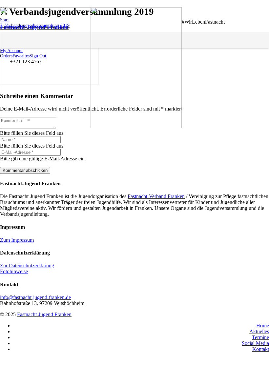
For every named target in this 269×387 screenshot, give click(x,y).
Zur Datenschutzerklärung (27, 265)
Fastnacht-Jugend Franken (44, 314)
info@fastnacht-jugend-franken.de (35, 297)
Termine (260, 337)
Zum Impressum (17, 240)
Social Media (255, 343)
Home (262, 325)
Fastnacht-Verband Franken (156, 196)
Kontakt (260, 349)
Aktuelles (259, 331)
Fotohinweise (14, 271)
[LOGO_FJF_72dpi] (91, 126)
